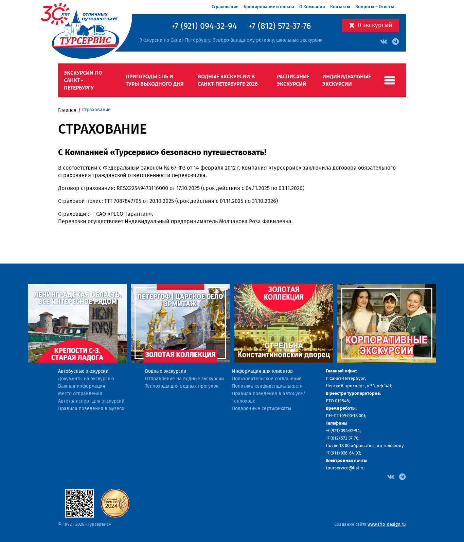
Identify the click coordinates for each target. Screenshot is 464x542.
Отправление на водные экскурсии (184, 378)
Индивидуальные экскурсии (346, 80)
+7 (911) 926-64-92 (343, 453)
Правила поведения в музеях (91, 408)
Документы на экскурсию (86, 378)
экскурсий (375, 25)
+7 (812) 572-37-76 (279, 26)
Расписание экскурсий (293, 80)
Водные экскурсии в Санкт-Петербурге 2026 (228, 80)
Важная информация (81, 386)
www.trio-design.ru (387, 524)
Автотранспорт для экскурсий (91, 401)
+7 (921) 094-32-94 (204, 26)
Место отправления (80, 393)
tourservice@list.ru (345, 468)
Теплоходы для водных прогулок (181, 386)
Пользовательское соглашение (267, 378)
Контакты (340, 7)
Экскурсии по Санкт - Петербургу (83, 80)
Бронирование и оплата (269, 7)
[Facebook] (390, 476)
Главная (67, 110)
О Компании (312, 7)
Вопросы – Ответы (374, 7)
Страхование (225, 7)
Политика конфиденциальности (267, 386)
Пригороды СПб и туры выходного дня (155, 80)
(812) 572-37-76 (344, 438)
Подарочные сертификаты (261, 408)
